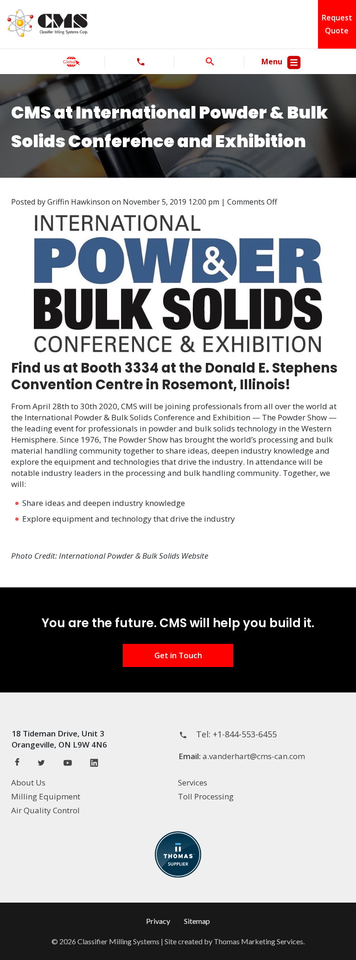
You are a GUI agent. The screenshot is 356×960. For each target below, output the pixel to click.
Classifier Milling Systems (118, 941)
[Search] (210, 61)
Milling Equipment (45, 796)
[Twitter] (41, 764)
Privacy (158, 920)
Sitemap (197, 920)
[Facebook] (17, 762)
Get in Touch (178, 655)
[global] (71, 61)
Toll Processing (206, 796)
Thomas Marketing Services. (259, 941)
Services (192, 782)
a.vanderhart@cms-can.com (254, 756)
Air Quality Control (45, 810)
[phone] (140, 62)
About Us (28, 782)
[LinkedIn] (94, 764)
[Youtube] (67, 764)
